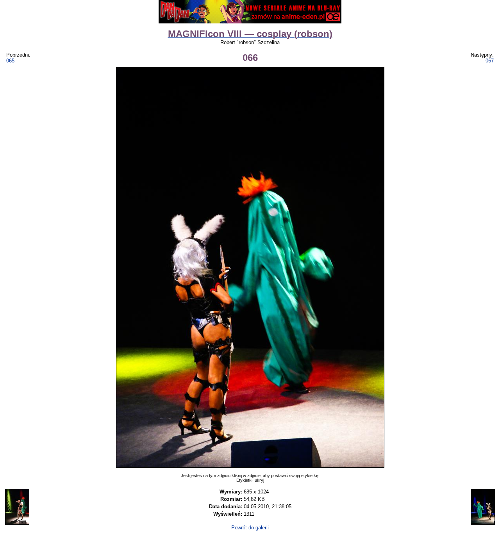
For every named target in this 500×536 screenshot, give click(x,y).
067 (490, 61)
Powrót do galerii (250, 528)
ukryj (259, 480)
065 (10, 61)
